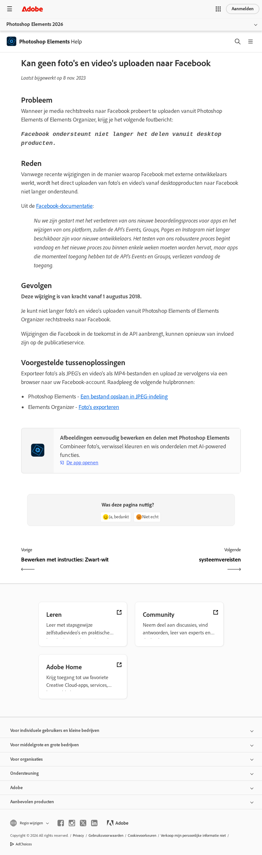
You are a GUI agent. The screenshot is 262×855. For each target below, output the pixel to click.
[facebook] (61, 823)
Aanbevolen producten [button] (32, 801)
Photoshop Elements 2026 (34, 24)
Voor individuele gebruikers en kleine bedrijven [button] (54, 730)
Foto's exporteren (99, 407)
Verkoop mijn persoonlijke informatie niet (193, 835)
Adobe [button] (16, 787)
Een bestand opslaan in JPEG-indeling (124, 396)
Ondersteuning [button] (24, 773)
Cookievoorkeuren (142, 835)
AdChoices (24, 844)
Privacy (78, 835)
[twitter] (83, 823)
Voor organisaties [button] (26, 759)
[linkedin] (94, 823)
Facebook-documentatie (64, 205)
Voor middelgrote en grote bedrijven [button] (44, 745)
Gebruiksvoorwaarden (106, 835)
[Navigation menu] (9, 9)
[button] (218, 9)
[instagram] (72, 823)
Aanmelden (243, 9)
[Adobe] (32, 9)
